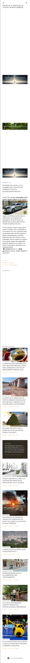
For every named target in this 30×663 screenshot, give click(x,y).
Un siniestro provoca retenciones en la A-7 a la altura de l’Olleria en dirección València (14, 449)
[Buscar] (27, 2)
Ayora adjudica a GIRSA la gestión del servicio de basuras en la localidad (13, 481)
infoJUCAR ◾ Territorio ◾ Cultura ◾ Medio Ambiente (12, 6)
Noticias (12, 262)
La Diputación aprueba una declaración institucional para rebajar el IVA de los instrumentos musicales (14, 367)
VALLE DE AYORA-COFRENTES (9, 265)
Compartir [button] (4, 260)
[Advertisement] (15, 24)
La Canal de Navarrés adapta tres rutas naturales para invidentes (14, 605)
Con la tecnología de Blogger (16, 658)
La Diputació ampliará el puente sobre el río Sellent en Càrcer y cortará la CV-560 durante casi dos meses (14, 401)
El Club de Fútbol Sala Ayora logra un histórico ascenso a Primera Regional (14, 644)
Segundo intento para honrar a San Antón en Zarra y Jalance (12, 430)
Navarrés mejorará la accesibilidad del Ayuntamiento (12, 575)
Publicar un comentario (13, 372)
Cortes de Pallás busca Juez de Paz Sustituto (14, 550)
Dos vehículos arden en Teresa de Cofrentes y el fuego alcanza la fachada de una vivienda (14, 520)
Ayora (8, 262)
